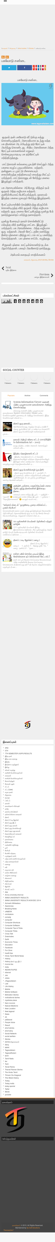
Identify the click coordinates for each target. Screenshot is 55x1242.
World (7, 1092)
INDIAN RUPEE (11, 970)
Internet (8, 972)
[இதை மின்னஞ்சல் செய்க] (43, 67)
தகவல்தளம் (16, 1225)
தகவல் (7, 803)
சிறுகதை (34, 259)
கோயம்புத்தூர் (10, 781)
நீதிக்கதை (8, 842)
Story (7, 1045)
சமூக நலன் (9, 792)
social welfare (10, 1036)
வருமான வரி (9, 870)
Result (7, 1025)
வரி (6, 867)
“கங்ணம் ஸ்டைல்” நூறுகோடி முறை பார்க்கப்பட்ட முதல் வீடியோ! (25, 506)
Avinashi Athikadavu (13, 903)
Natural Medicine (11, 1006)
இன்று (7, 767)
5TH (6, 751)
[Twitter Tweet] (9, 67)
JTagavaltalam (10, 981)
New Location (10, 1008)
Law (6, 984)
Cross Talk (9, 934)
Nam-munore (10, 1003)
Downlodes (9, 936)
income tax (9, 964)
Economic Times (11, 942)
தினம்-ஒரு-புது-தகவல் (12, 831)
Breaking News (11, 909)
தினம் (7, 817)
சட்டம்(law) (9, 789)
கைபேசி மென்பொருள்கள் (14, 778)
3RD (6, 748)
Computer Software (12, 925)
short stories (42, 259)
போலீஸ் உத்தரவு (10, 853)
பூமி (6, 848)
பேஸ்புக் (7, 850)
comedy (8, 917)
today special (10, 1086)
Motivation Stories (12, 995)
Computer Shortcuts (12, 922)
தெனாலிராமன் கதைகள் (13, 834)
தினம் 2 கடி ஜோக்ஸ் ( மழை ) (26, 539)
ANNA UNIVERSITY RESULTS (16, 898)
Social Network (10, 1033)
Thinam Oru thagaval (13, 1075)
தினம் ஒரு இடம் (10, 823)
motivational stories (12, 997)
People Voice (10, 1022)
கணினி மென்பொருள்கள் (14, 773)
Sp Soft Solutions (33, 1227)
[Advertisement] (27, 24)
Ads (6, 892)
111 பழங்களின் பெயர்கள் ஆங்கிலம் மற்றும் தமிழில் (32, 522)
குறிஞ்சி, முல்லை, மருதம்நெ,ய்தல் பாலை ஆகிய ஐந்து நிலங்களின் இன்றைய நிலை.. (32, 488)
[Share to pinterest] (36, 67)
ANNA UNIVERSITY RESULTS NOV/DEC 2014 (23, 900)
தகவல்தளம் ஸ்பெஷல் (12, 806)
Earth (7, 939)
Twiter (7, 1089)
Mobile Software (11, 992)
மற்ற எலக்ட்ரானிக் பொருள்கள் (15, 859)
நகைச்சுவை (9, 839)
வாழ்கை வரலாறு (10, 875)
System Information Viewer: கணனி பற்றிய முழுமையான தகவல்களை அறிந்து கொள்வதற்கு (32, 404)
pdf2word (8, 1020)
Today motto (9, 1083)
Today (7, 1081)
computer (8, 920)
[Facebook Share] (24, 67)
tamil (7, 1056)
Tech (7, 1064)
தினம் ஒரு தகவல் (11, 826)
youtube (8, 1095)
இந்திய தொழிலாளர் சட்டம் (25, 453)
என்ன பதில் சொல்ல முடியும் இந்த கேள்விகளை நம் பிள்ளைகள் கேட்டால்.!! (31, 555)
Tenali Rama (10, 1067)
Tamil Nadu (9, 1059)
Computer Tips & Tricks (14, 928)
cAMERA (8, 911)
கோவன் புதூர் (9, 784)
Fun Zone (8, 950)
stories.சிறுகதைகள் (12, 1042)
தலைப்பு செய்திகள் (11, 812)
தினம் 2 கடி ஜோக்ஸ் (12, 820)
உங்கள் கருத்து (10, 770)
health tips (9, 953)
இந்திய (7, 762)
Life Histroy (9, 986)
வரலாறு (7, 864)
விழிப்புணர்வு (9, 881)
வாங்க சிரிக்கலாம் (11, 873)
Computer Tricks (11, 931)
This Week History (12, 1078)
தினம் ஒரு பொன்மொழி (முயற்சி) (28, 469)
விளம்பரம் (8, 884)
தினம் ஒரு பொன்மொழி (13, 828)
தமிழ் (7, 809)
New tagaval (10, 1011)
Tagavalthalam (10, 1053)
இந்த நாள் (8, 756)
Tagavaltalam (10, 1050)
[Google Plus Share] (34, 67)
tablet (7, 1047)
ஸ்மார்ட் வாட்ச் (9, 889)
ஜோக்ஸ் (7, 886)
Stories (51, 259)
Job (6, 975)
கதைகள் (27, 259)
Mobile (7, 989)
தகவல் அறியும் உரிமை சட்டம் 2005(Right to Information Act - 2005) (32, 441)
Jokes (7, 978)
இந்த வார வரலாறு (11, 759)
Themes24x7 (9, 1230)
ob (6, 1017)
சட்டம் (7, 787)
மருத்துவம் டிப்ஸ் (10, 856)
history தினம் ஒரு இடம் (13, 961)
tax (6, 1061)
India (7, 967)
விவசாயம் (8, 878)
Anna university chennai (14, 895)
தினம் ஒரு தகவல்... (22, 423)
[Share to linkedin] (38, 67)
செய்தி (7, 798)
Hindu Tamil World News (14, 956)
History (7, 959)
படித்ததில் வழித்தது (11, 845)
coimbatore (9, 914)
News (7, 1014)
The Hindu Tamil (11, 1072)
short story (9, 1031)
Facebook (9, 948)
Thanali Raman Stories (14, 1070)
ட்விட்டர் (7, 800)
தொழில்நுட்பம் (10, 837)
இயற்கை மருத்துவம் (12, 764)
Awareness (9, 906)
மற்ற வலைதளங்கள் (12, 862)
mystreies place (11, 1000)
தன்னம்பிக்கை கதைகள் (13, 814)
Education (9, 945)
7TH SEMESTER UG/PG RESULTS (18, 753)
